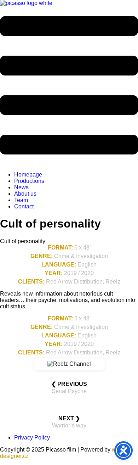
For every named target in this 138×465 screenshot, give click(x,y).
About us (25, 194)
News (21, 187)
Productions (29, 181)
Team (21, 200)
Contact (24, 206)
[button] (69, 86)
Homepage (28, 175)
